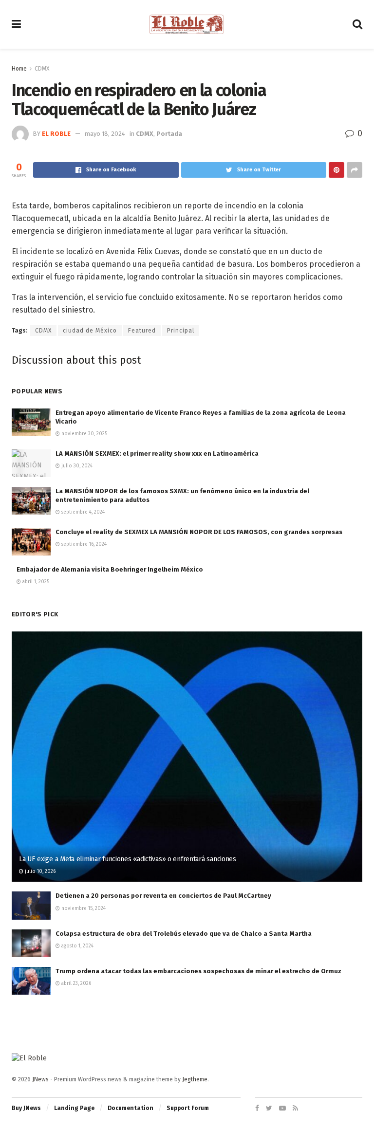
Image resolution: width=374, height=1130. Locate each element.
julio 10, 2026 (39, 871)
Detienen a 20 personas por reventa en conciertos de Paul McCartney (163, 895)
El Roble (56, 133)
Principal (180, 330)
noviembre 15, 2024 (83, 908)
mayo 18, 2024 (105, 133)
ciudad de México (90, 330)
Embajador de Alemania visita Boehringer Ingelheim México (110, 569)
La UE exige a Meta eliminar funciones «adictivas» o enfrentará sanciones (127, 859)
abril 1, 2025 (35, 582)
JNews (40, 1079)
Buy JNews (26, 1108)
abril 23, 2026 (75, 983)
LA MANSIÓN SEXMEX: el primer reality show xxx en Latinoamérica (157, 453)
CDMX (42, 68)
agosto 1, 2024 (77, 946)
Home (19, 68)
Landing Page (74, 1108)
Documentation (130, 1108)
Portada (169, 133)
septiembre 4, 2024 (82, 512)
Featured (142, 330)
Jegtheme (194, 1079)
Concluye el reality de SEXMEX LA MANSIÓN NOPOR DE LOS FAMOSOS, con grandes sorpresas (199, 532)
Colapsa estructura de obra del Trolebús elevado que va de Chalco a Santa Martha (184, 933)
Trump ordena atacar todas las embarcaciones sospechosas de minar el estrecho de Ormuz (198, 971)
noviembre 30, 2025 (83, 434)
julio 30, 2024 (76, 466)
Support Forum (188, 1108)
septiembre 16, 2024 (83, 544)
